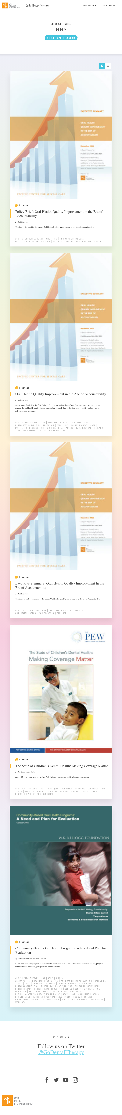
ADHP (50, 978)
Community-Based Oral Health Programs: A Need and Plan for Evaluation (60, 950)
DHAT (99, 989)
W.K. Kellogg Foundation (52, 430)
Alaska (59, 978)
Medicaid (45, 241)
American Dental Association (76, 981)
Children (77, 422)
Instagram (75, 1080)
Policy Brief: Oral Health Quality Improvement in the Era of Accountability (58, 213)
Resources (89, 5)
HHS (55, 238)
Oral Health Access (63, 241)
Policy (97, 241)
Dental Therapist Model (88, 986)
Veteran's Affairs (27, 430)
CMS (48, 238)
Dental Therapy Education (48, 989)
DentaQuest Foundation (27, 425)
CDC (24, 788)
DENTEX (68, 989)
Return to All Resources (61, 37)
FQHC (59, 425)
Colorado (50, 983)
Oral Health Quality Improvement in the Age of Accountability (60, 393)
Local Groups (109, 5)
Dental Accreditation (26, 986)
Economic (80, 788)
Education (48, 425)
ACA (17, 238)
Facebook (46, 1080)
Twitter (56, 1080)
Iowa (38, 991)
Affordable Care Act (32, 238)
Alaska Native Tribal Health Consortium (36, 981)
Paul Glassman (84, 241)
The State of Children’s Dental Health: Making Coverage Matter (61, 765)
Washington (96, 999)
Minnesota (75, 991)
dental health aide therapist (56, 986)
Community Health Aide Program (75, 983)
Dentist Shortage (84, 989)
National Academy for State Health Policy (37, 994)
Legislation (49, 991)
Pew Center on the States (74, 791)
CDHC (27, 983)
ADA (43, 978)
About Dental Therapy (27, 422)
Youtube (65, 1080)
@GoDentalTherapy (61, 1052)
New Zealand (69, 994)
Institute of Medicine (26, 241)
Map (20, 791)
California (100, 981)
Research (99, 428)
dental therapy (23, 989)
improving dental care (72, 238)
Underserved (22, 999)
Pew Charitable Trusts (58, 997)
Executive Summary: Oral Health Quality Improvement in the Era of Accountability (59, 585)
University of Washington (45, 999)
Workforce (21, 1002)
